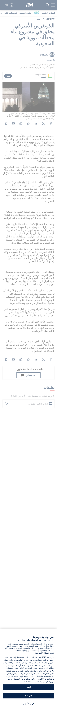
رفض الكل (28, 696)
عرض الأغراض (28, 704)
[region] (28, 669)
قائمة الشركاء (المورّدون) (44, 653)
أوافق (28, 687)
